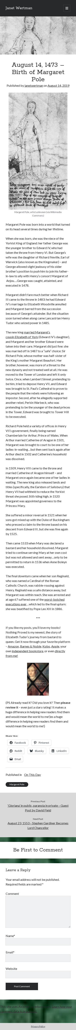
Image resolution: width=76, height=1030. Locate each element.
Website (11, 968)
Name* (10, 936)
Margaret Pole (17, 784)
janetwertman (34, 85)
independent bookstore (27, 651)
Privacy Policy (38, 1026)
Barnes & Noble (30, 646)
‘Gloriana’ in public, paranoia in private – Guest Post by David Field (38, 808)
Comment (12, 893)
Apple (55, 646)
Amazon (13, 646)
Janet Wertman (19, 8)
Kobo (46, 646)
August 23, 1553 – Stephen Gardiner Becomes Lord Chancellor (38, 825)
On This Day (32, 774)
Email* (10, 952)
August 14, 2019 (58, 85)
